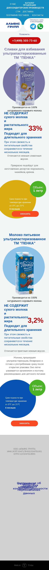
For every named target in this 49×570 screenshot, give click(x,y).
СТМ (18, 11)
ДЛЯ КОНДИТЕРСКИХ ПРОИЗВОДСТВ (25, 7)
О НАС (13, 4)
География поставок (17, 15)
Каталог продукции (29, 3)
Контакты (37, 15)
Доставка (28, 11)
